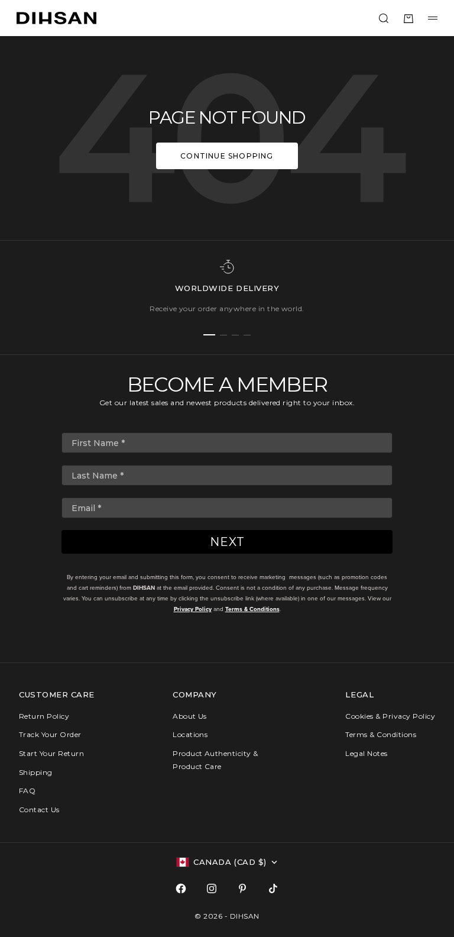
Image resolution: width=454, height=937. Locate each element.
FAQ (27, 790)
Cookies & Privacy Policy (390, 716)
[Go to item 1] (209, 334)
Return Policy (44, 716)
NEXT (227, 542)
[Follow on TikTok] (273, 888)
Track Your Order (50, 734)
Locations (190, 734)
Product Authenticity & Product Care (215, 760)
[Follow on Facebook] (181, 888)
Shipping (36, 772)
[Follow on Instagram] (212, 888)
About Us (190, 716)
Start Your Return (51, 753)
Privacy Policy (193, 609)
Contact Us (39, 809)
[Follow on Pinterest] (242, 888)
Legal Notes (366, 753)
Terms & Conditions (252, 609)
